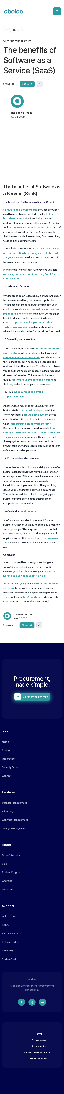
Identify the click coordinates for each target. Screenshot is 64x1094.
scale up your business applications (32, 379)
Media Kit (7, 889)
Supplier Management (14, 802)
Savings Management (14, 828)
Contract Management (15, 819)
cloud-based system (36, 414)
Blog (4, 863)
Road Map (8, 950)
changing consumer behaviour (21, 357)
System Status (10, 959)
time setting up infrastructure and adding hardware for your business (31, 432)
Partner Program (11, 872)
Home (5, 741)
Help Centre (9, 916)
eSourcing (7, 811)
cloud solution (27, 410)
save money (15, 533)
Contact (6, 775)
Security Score (10, 767)
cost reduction (29, 510)
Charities (7, 880)
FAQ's (5, 925)
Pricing (6, 750)
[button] (57, 11)
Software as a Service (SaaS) (20, 209)
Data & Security (11, 855)
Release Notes (10, 942)
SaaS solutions (32, 597)
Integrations (9, 758)
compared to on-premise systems (30, 423)
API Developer (10, 933)
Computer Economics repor (26, 227)
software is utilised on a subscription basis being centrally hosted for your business (31, 253)
